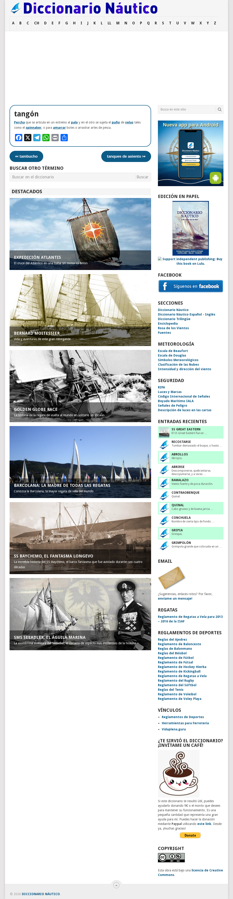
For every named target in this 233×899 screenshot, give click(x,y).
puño (116, 122)
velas (129, 122)
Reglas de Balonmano (175, 648)
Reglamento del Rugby (176, 680)
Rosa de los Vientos (173, 328)
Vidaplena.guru (174, 729)
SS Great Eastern (186, 429)
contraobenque (186, 492)
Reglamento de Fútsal (175, 662)
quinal (178, 505)
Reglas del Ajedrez (172, 639)
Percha (19, 122)
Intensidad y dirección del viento (184, 369)
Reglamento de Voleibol (177, 694)
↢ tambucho (26, 156)
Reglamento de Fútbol (176, 658)
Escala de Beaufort (173, 351)
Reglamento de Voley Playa (179, 699)
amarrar (59, 127)
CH (36, 23)
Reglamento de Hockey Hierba (182, 667)
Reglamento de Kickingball (179, 671)
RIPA (161, 387)
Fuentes (164, 332)
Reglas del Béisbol (172, 653)
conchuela (181, 517)
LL (109, 23)
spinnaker (33, 127)
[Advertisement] (116, 65)
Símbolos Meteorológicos (178, 360)
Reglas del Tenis (170, 689)
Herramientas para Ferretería (185, 723)
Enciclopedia (168, 323)
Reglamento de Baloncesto (179, 644)
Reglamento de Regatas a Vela (182, 676)
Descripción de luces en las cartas (184, 410)
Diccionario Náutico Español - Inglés (186, 314)
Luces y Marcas (170, 392)
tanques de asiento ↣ (126, 156)
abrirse (178, 467)
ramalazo (180, 480)
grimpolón (181, 543)
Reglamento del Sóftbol (177, 685)
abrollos (180, 454)
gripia (177, 530)
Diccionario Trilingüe (174, 319)
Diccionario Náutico (173, 310)
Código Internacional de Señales (184, 396)
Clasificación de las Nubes (178, 364)
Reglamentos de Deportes (183, 717)
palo (74, 122)
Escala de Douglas (172, 355)
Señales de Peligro (172, 405)
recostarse (181, 442)
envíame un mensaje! (175, 598)
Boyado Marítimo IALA (176, 401)
